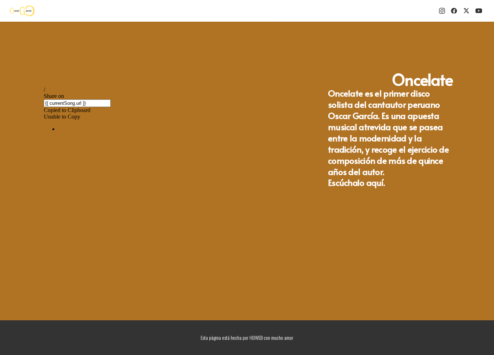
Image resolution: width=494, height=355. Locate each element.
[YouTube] (479, 11)
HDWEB (256, 337)
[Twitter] (466, 11)
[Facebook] (454, 11)
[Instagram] (442, 11)
